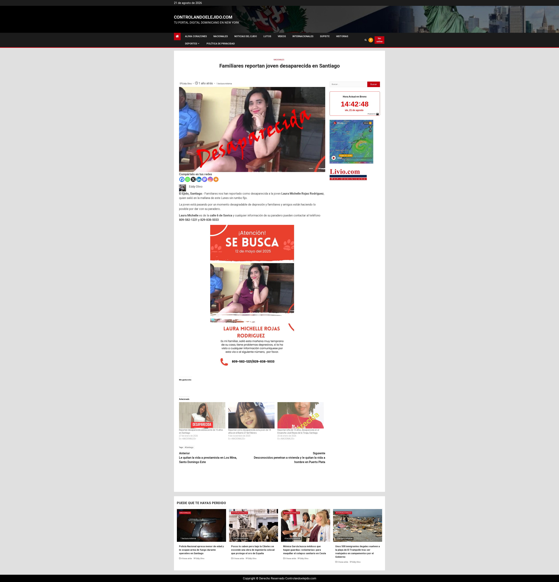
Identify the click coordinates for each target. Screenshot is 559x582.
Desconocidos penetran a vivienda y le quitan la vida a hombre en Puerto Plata (289, 458)
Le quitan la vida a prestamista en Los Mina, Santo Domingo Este (208, 458)
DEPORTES (191, 43)
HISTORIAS (342, 36)
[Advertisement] (355, 206)
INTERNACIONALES (302, 36)
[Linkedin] (198, 179)
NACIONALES (220, 36)
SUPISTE (325, 36)
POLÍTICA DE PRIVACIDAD (221, 43)
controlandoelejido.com (203, 17)
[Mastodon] (204, 179)
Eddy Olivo (187, 83)
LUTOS (267, 36)
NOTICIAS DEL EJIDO (245, 36)
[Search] (365, 40)
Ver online (379, 40)
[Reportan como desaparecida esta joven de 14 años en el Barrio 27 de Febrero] (251, 415)
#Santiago (189, 447)
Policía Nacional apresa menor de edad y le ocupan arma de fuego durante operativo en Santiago (201, 550)
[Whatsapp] (187, 179)
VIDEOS (282, 36)
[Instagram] (210, 179)
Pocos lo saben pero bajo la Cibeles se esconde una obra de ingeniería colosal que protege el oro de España (253, 550)
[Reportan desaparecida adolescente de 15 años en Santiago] (202, 415)
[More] (216, 179)
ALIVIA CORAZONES (196, 36)
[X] (193, 179)
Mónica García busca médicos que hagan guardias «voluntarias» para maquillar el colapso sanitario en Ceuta (304, 550)
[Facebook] (181, 179)
